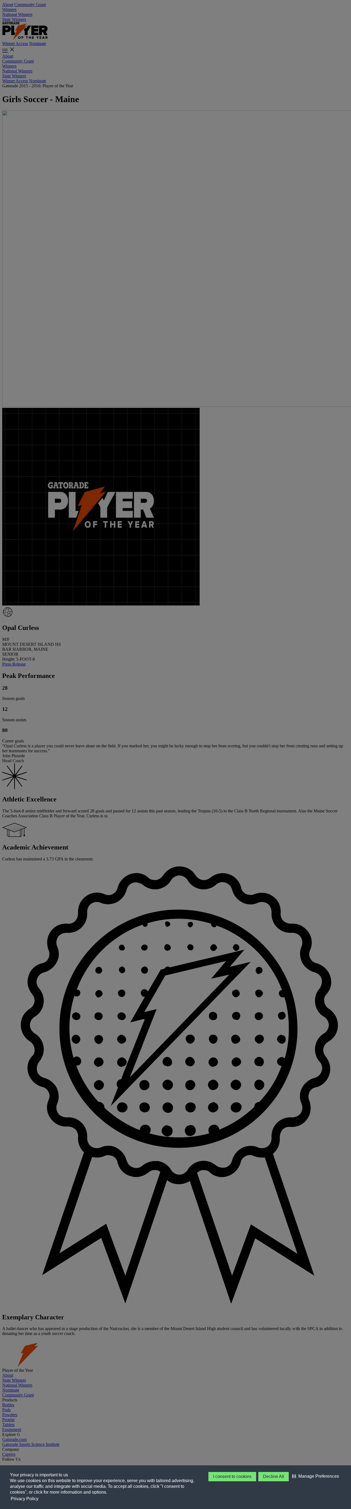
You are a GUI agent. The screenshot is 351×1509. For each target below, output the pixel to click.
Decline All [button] (273, 1476)
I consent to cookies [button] (232, 1476)
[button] (315, 1476)
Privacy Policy (24, 1498)
